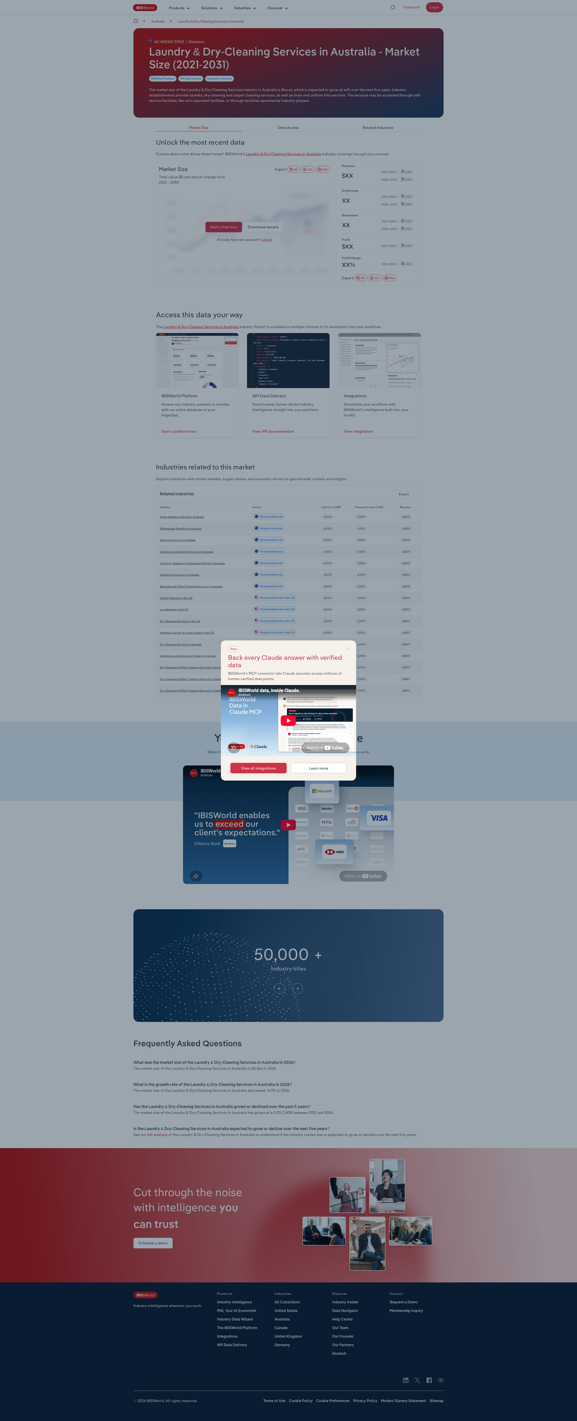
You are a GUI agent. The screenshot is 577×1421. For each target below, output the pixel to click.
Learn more (318, 768)
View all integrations (258, 768)
